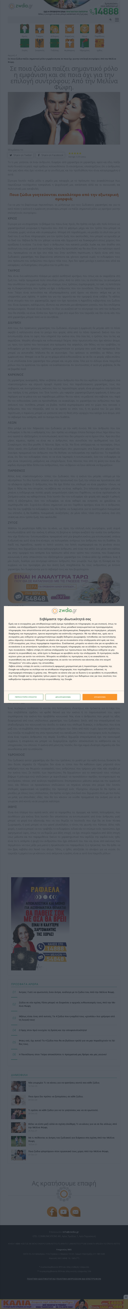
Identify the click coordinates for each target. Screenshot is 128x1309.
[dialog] (64, 654)
